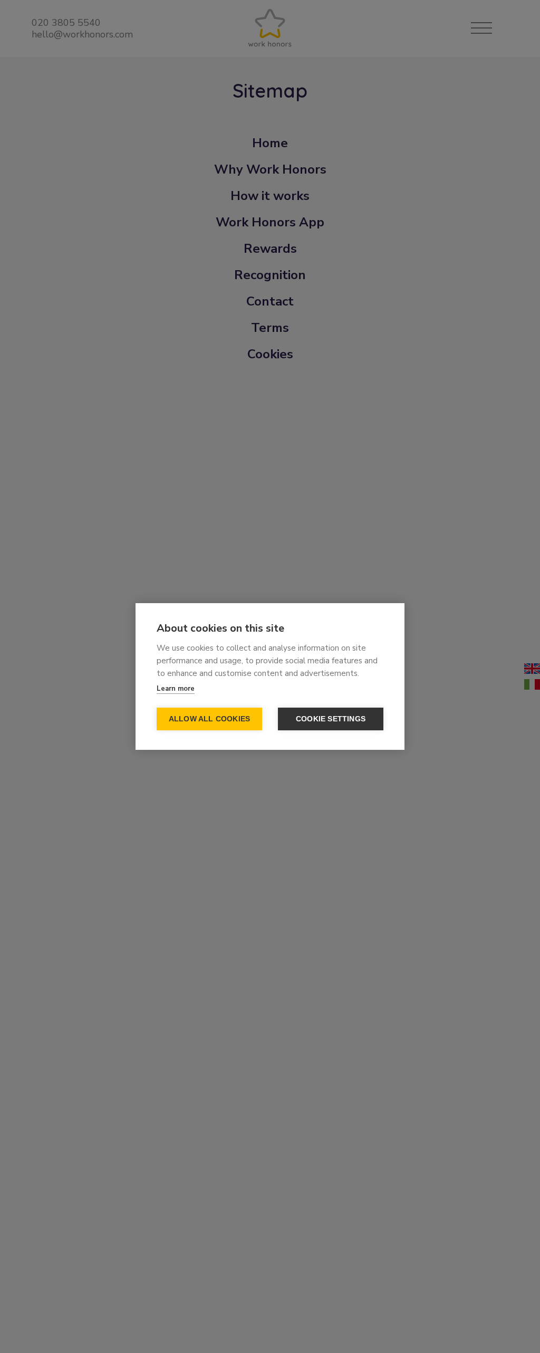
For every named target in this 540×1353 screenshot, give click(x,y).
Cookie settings (330, 719)
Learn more (176, 688)
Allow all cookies (209, 719)
